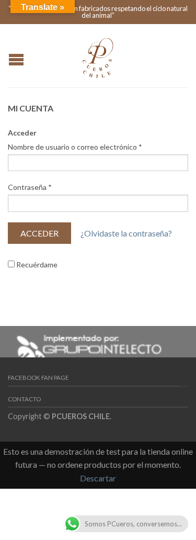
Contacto (24, 399)
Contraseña (30, 187)
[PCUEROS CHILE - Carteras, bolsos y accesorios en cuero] (98, 55)
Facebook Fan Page (38, 377)
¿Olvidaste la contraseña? (126, 233)
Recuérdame (36, 264)
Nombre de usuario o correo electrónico (75, 146)
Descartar (98, 478)
